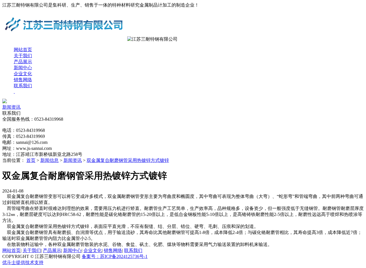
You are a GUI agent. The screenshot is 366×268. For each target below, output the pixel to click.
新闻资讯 (11, 107)
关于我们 (23, 55)
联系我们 (23, 85)
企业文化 (23, 73)
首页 (30, 160)
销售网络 (23, 79)
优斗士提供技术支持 (22, 262)
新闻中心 (23, 67)
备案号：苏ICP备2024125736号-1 (115, 256)
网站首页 (23, 49)
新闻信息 (49, 160)
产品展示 (23, 61)
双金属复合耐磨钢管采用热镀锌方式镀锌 (128, 160)
